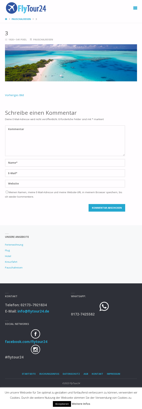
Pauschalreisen (21, 19)
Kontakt (97, 373)
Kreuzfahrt (11, 261)
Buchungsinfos (49, 373)
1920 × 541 (15, 39)
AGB (86, 373)
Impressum (113, 373)
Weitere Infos (81, 403)
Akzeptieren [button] (62, 403)
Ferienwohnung (14, 244)
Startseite (29, 373)
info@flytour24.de (33, 311)
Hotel (8, 256)
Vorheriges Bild (14, 95)
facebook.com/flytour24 (26, 341)
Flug (7, 250)
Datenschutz (71, 373)
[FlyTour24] (27, 7)
